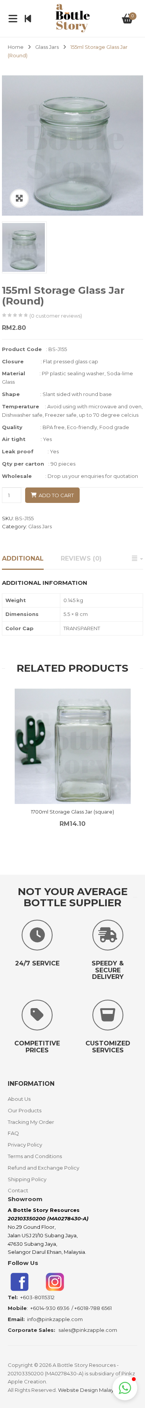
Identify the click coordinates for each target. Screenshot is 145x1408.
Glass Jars (47, 47)
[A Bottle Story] (72, 18)
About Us (19, 1099)
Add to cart (56, 495)
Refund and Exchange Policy (43, 1168)
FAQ (13, 1133)
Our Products (24, 1110)
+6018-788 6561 (93, 1308)
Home (16, 47)
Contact (18, 1190)
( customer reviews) (55, 316)
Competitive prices (37, 1047)
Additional (23, 558)
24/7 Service (37, 963)
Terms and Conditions (35, 1156)
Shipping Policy (27, 1179)
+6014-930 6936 (49, 1308)
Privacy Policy (25, 1145)
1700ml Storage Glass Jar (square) (72, 812)
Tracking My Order (31, 1122)
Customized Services (107, 1047)
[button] (125, 1388)
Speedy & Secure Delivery (108, 970)
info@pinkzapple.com (55, 1319)
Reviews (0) (81, 558)
